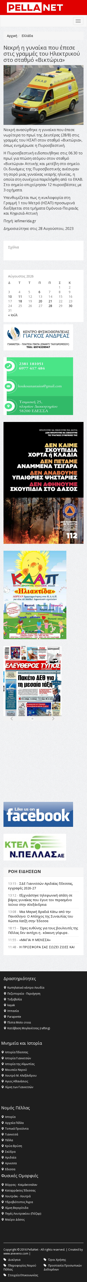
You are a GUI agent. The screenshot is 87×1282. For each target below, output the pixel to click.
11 (20, 296)
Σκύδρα (10, 1152)
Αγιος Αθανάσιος (16, 1081)
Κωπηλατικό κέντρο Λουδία (25, 988)
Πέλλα (9, 1140)
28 (50, 306)
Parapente (14, 1017)
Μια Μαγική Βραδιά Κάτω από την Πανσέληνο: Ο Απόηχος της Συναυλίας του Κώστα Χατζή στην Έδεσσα (40, 916)
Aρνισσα (11, 1163)
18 (20, 301)
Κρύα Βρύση (13, 1146)
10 (10, 296)
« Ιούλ (13, 315)
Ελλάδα (27, 35)
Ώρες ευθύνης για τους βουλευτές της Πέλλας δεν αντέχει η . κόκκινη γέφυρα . (43, 930)
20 (40, 301)
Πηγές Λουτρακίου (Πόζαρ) (23, 1214)
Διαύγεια (14, 1260)
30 (70, 306)
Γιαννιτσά (11, 1134)
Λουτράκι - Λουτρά (18, 1196)
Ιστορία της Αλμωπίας (20, 1064)
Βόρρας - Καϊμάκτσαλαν (21, 1185)
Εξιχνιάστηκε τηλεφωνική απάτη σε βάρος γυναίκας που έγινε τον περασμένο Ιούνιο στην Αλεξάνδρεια (40, 900)
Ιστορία (10, 1117)
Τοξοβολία (14, 999)
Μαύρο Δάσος (15, 1220)
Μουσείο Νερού (16, 1070)
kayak (11, 1005)
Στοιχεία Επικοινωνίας (23, 1275)
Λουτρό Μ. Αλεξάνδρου (21, 1075)
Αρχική (12, 35)
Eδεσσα (10, 1169)
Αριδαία (10, 1157)
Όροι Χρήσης (57, 1260)
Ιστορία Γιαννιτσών (18, 1058)
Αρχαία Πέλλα (14, 1123)
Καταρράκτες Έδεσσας (20, 1190)
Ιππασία (13, 1011)
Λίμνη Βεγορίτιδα (16, 1208)
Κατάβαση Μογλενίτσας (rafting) (28, 1028)
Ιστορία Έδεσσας (16, 1052)
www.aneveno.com (15, 1253)
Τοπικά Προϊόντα (17, 1129)
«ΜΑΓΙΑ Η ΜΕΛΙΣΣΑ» (35, 940)
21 (50, 301)
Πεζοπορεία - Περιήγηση (23, 994)
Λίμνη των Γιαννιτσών (19, 1087)
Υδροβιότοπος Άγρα (19, 1202)
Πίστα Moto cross (19, 1022)
